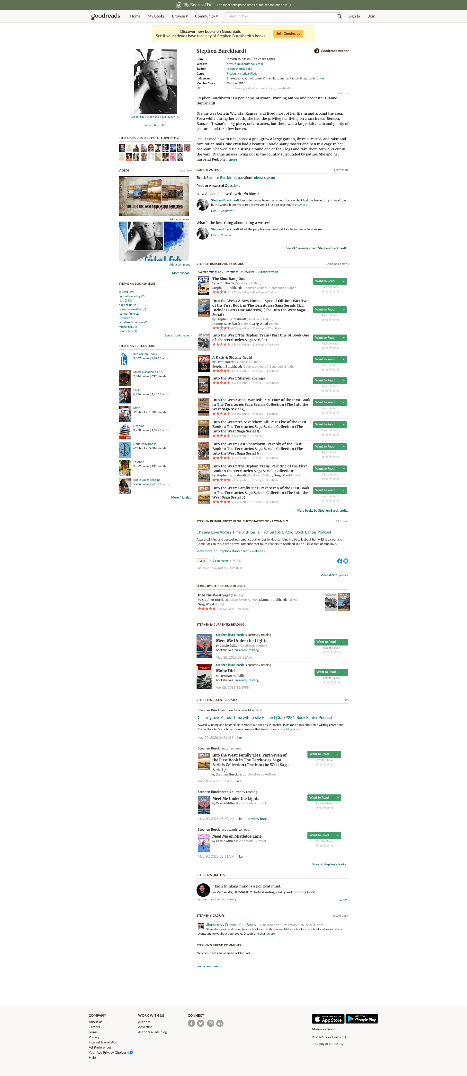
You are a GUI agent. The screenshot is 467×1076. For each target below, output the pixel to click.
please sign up (264, 178)
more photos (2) (155, 125)
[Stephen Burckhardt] (155, 113)
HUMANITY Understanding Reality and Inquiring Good (274, 892)
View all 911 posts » (335, 575)
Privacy (94, 1037)
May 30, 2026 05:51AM (216, 856)
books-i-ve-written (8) (132, 309)
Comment (227, 210)
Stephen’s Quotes (211, 875)
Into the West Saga (214, 595)
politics (221, 899)
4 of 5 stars (334, 291)
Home (135, 16)
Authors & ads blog (152, 1032)
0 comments (220, 560)
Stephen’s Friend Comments (219, 945)
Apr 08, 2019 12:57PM (233, 687)
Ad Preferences (100, 1047)
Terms (93, 1032)
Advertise (145, 1027)
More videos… (182, 273)
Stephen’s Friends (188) (136, 345)
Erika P (137, 389)
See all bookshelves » (178, 335)
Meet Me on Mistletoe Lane (236, 836)
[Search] (340, 16)
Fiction (231, 73)
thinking (232, 899)
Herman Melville (232, 676)
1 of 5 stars (323, 291)
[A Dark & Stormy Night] (204, 371)
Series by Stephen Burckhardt (221, 586)
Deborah (138, 425)
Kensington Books (145, 354)
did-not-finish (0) (129, 304)
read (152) (125, 300)
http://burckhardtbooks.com (245, 63)
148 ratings (137, 116)
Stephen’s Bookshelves (137, 283)
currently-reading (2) (131, 296)
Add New (186, 170)
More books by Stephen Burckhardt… (323, 510)
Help (92, 1057)
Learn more (341, 169)
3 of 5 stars (330, 291)
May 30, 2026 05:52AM (234, 657)
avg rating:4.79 (170, 116)
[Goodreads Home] (106, 16)
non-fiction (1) (128, 331)
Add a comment (179, 219)
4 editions (272, 371)
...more (320, 78)
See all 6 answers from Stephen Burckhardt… (317, 248)
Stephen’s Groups (211, 915)
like (213, 210)
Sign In (354, 16)
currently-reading (247, 650)
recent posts (341, 915)
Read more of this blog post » (281, 729)
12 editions (274, 328)
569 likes (343, 900)
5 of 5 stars (338, 291)
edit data (343, 93)
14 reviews (153, 116)
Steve (136, 407)
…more (302, 205)
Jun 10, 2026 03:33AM (215, 781)
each (205, 899)
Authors (144, 1022)
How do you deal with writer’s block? (228, 194)
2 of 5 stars (327, 291)
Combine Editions (337, 263)
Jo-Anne (138, 461)
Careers (94, 1027)
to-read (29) (126, 291)
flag (346, 210)
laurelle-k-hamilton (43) (133, 322)
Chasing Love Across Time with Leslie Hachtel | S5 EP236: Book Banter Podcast (264, 532)
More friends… (181, 497)
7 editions (273, 344)
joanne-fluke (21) (129, 313)
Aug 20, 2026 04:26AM (215, 738)
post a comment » (209, 966)
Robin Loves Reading (146, 479)
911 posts (342, 521)
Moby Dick (226, 671)
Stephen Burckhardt (222, 178)
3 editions (273, 292)
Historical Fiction (248, 73)
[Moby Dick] (204, 687)
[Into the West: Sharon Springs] (204, 392)
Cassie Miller (229, 645)
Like (202, 561)
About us (95, 1022)
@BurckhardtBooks (239, 68)
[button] (179, 16)
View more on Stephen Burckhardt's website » (231, 551)
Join (371, 16)
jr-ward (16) (126, 318)
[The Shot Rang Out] (203, 293)
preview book (257, 819)
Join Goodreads (288, 33)
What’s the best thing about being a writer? (233, 223)
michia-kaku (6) (128, 326)
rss (347, 699)
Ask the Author (209, 169)
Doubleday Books (144, 443)
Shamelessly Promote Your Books (231, 925)
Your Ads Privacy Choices (108, 1052)
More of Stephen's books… (330, 864)
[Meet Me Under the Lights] (204, 656)
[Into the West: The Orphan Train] (204, 350)
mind (213, 899)
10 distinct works (267, 271)
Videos (124, 170)
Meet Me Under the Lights (241, 640)
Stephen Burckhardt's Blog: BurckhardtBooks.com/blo (242, 521)
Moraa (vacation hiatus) (148, 371)
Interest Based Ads (103, 1042)
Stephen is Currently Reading (220, 624)
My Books (156, 16)
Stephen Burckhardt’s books (220, 263)
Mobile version (323, 1029)
